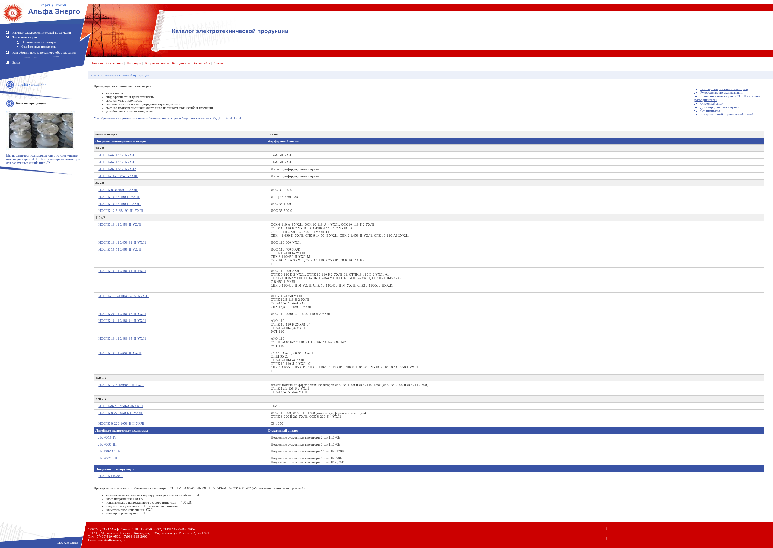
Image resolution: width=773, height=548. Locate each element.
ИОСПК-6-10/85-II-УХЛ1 (117, 162)
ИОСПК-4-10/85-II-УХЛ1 (117, 155)
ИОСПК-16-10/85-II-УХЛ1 (118, 176)
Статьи (219, 63)
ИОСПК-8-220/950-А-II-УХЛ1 (120, 406)
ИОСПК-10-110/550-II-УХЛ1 (119, 353)
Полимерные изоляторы (38, 42)
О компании (114, 63)
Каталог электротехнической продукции (41, 32)
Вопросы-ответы (157, 63)
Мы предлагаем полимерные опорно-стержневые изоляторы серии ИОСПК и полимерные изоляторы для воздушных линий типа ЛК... (43, 159)
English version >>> (32, 84)
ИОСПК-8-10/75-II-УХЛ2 (117, 169)
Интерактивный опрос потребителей (726, 114)
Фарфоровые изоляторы (38, 46)
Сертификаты (710, 110)
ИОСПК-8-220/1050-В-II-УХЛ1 (121, 423)
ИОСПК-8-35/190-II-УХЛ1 (118, 190)
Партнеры (134, 63)
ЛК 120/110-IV (109, 451)
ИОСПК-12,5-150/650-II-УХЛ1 (121, 385)
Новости (97, 63)
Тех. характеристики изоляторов (724, 89)
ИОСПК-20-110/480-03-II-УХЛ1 (122, 314)
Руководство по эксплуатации (721, 92)
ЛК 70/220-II (107, 458)
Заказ (16, 62)
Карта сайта (201, 63)
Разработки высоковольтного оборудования (44, 52)
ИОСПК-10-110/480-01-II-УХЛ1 (122, 271)
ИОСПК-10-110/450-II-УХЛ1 (119, 224)
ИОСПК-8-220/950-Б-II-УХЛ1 (120, 413)
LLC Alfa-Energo (67, 542)
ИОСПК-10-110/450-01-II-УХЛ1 (122, 242)
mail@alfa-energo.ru (112, 540)
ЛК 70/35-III (107, 444)
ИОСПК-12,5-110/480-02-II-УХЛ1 (123, 296)
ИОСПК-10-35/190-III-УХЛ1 (119, 204)
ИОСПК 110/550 (110, 476)
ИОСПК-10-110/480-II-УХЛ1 (119, 249)
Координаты (181, 63)
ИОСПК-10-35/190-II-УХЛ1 (119, 197)
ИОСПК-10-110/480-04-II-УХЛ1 (122, 321)
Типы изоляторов (24, 37)
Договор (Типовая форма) (719, 107)
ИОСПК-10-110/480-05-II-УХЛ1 (122, 338)
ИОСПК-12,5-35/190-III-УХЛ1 (120, 210)
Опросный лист (711, 103)
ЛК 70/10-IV (107, 437)
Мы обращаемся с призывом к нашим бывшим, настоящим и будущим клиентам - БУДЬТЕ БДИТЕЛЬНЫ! (170, 118)
